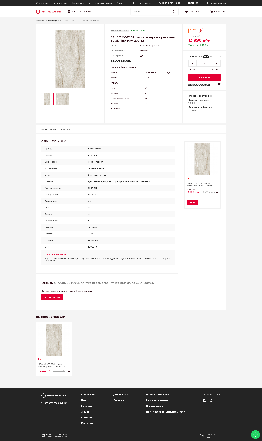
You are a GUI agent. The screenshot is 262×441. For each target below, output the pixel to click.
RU (191, 3)
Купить (192, 202)
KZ (197, 3)
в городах (205, 100)
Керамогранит (53, 20)
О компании (42, 3)
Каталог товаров (81, 11)
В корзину (204, 77)
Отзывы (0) (65, 129)
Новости (86, 406)
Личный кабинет (217, 3)
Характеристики (48, 129)
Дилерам (118, 400)
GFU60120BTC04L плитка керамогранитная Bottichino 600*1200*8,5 (200, 184)
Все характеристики (121, 60)
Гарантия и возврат (103, 3)
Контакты (87, 417)
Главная (40, 20)
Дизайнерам (120, 394)
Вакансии (87, 423)
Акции (120, 3)
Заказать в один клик (199, 84)
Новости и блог (59, 3)
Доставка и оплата (80, 3)
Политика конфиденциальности (165, 412)
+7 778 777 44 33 (171, 3)
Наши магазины (143, 3)
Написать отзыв (52, 297)
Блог (84, 400)
